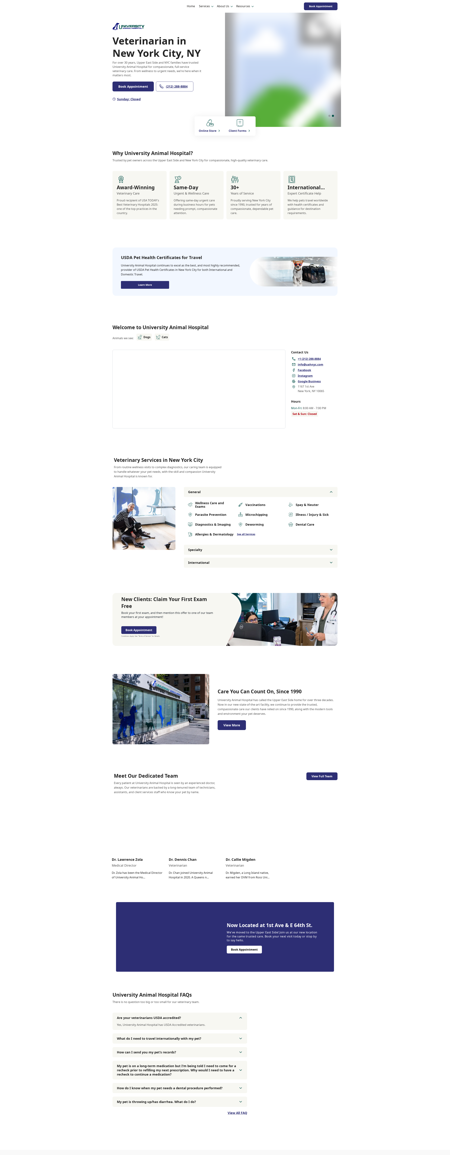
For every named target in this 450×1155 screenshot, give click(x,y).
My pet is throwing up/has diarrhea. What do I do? (156, 1102)
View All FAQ (237, 1113)
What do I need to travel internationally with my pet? (159, 1038)
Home (191, 6)
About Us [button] (223, 6)
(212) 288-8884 (177, 86)
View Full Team (321, 776)
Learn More (145, 284)
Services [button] (204, 6)
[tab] (329, 116)
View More (231, 725)
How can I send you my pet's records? (146, 1052)
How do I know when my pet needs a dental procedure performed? (170, 1088)
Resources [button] (243, 6)
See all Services (246, 534)
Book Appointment (320, 6)
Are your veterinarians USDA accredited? (149, 1018)
